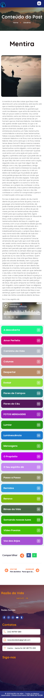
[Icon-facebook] (4, 617)
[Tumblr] (21, 617)
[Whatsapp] (13, 617)
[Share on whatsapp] (34, 555)
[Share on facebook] (29, 555)
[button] (39, 3)
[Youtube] (17, 617)
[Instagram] (8, 617)
